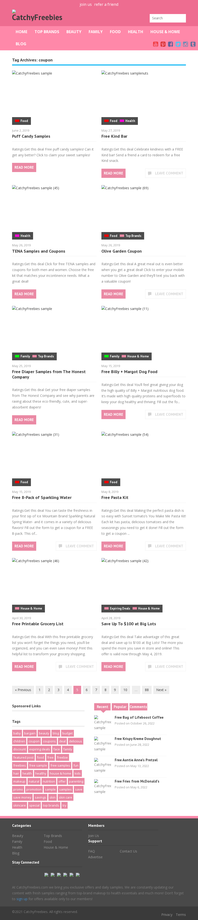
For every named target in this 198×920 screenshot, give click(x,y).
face (56, 749)
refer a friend (106, 4)
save (78, 789)
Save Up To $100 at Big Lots (128, 623)
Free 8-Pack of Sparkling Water (41, 497)
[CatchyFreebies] (38, 17)
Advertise (95, 857)
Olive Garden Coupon (121, 251)
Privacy (166, 914)
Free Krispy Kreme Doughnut (138, 738)
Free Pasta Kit (114, 497)
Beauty (73, 31)
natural (34, 781)
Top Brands (47, 31)
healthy (40, 773)
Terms (181, 914)
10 (125, 689)
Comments (138, 706)
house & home (60, 773)
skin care (65, 797)
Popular (120, 706)
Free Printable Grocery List (38, 623)
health (27, 773)
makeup (19, 781)
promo (18, 789)
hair (16, 773)
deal (62, 741)
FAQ (91, 851)
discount (19, 749)
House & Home (165, 31)
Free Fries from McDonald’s (137, 781)
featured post (23, 757)
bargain (29, 733)
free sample (38, 765)
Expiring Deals (120, 608)
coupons (49, 741)
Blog (21, 43)
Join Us (93, 835)
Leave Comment (169, 173)
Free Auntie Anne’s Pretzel (136, 760)
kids (78, 773)
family (67, 749)
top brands (51, 805)
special (34, 805)
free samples (60, 765)
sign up (22, 899)
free (50, 757)
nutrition (49, 781)
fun (75, 765)
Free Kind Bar (114, 136)
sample (50, 789)
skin (53, 797)
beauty (44, 733)
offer (62, 781)
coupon (34, 741)
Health (135, 31)
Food (115, 31)
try (64, 805)
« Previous (23, 689)
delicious (75, 741)
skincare (19, 805)
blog (56, 733)
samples (65, 789)
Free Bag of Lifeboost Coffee (139, 717)
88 (147, 689)
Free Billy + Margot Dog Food (129, 371)
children (19, 741)
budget (67, 733)
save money (22, 797)
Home (21, 31)
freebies (19, 765)
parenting (76, 781)
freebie (62, 757)
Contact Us (128, 851)
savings (40, 797)
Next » (161, 689)
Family (96, 31)
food (40, 757)
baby (17, 733)
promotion (34, 789)
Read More (24, 167)
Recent (102, 706)
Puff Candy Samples (31, 136)
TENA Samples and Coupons (38, 251)
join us (86, 4)
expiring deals (39, 749)
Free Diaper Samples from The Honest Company (49, 374)
